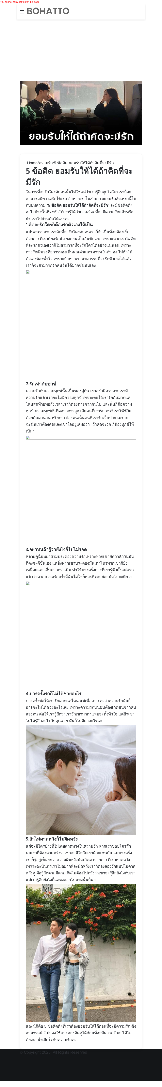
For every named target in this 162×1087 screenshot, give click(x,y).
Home (32, 163)
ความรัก (46, 163)
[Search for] (140, 13)
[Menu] (22, 13)
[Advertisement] (81, 49)
